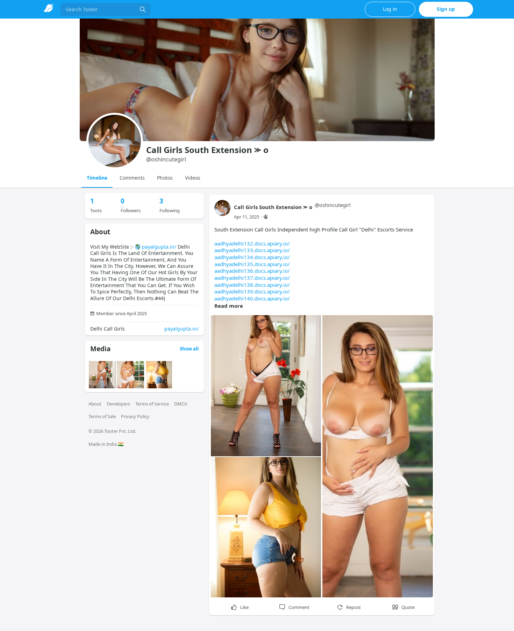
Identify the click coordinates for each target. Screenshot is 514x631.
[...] (142, 9)
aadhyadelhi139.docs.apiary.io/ (252, 291)
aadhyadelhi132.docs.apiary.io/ (252, 243)
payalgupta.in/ (159, 246)
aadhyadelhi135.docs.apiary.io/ (252, 264)
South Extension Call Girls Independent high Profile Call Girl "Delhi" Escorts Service (313, 263)
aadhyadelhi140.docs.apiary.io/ (252, 298)
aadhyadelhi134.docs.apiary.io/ (252, 257)
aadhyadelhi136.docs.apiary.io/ (252, 270)
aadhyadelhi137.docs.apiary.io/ (252, 277)
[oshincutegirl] (222, 211)
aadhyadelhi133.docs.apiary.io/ (252, 250)
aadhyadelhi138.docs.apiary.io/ (252, 284)
